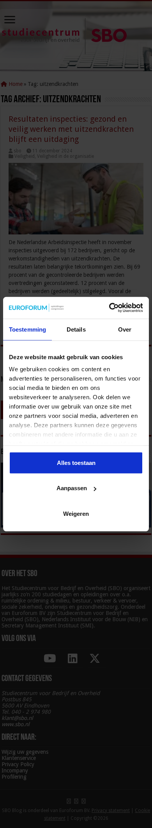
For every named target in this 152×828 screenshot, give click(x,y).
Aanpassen (72, 488)
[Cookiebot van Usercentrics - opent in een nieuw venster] (109, 308)
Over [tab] (124, 329)
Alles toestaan (76, 462)
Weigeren (76, 513)
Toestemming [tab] (27, 329)
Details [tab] (76, 329)
